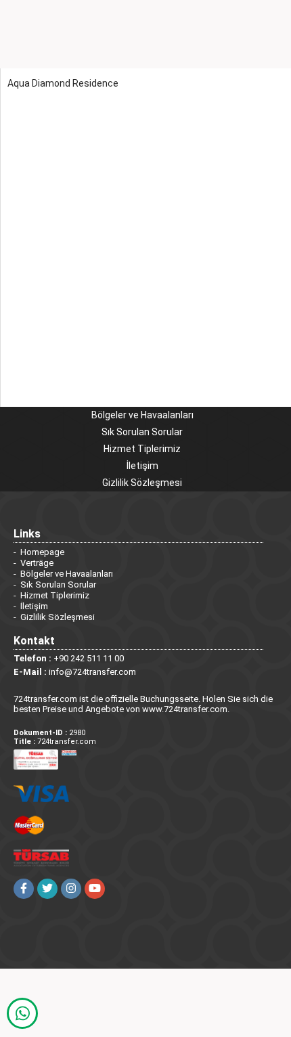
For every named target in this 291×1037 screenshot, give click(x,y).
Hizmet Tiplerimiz (142, 448)
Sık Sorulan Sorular (142, 431)
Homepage (42, 552)
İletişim (142, 465)
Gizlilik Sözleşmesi (142, 482)
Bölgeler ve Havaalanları (142, 415)
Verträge (36, 563)
